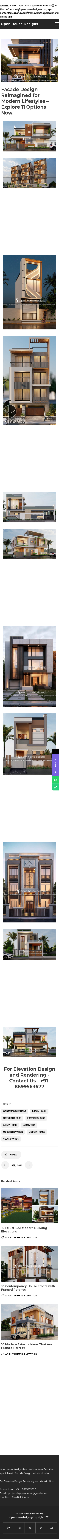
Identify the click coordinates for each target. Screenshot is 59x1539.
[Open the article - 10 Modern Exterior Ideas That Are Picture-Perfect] (29, 1322)
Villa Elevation (11, 1138)
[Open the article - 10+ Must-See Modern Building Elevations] (29, 1205)
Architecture (14, 1237)
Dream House (39, 1111)
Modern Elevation (13, 1131)
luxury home (10, 1124)
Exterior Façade (36, 1118)
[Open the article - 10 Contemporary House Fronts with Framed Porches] (29, 1264)
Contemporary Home (14, 1111)
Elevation (30, 1237)
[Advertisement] (29, 221)
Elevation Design (12, 1118)
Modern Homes (37, 1131)
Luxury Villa (29, 1124)
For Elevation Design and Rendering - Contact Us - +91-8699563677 (29, 1078)
